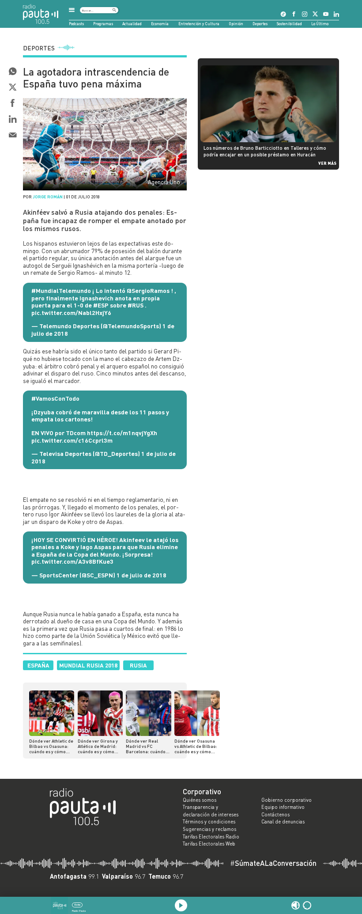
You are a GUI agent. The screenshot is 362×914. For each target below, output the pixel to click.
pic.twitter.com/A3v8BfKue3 (72, 561)
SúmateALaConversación (273, 863)
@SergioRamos (148, 290)
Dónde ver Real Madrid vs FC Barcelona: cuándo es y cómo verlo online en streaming (147, 746)
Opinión (236, 23)
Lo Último (319, 23)
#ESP (101, 305)
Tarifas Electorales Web (209, 844)
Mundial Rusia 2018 (88, 665)
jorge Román (48, 196)
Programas (103, 23)
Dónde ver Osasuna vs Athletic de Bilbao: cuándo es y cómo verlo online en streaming (195, 746)
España (38, 665)
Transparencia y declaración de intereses (210, 811)
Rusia (138, 665)
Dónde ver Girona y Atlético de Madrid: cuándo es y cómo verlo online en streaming (98, 746)
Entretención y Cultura (198, 23)
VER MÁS (327, 163)
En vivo (77, 904)
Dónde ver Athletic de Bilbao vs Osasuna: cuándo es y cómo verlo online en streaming (51, 746)
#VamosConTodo (55, 398)
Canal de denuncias (283, 822)
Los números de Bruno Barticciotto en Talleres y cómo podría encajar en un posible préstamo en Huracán (265, 151)
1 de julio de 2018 (141, 575)
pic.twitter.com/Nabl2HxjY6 (71, 312)
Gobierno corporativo (286, 800)
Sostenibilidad (289, 23)
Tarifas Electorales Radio (211, 837)
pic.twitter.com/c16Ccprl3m (72, 440)
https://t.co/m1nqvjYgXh (122, 432)
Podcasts (76, 23)
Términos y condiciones (209, 822)
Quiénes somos (199, 800)
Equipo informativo (283, 807)
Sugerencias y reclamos (209, 829)
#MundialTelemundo (61, 290)
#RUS (135, 305)
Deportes (260, 23)
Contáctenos (275, 815)
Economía (160, 23)
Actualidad (132, 23)
